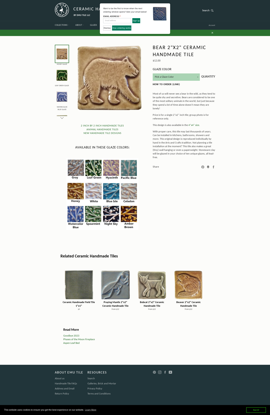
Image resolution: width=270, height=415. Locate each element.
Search (208, 10)
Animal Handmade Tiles (102, 129)
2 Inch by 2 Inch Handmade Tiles (102, 125)
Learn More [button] (90, 410)
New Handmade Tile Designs (102, 133)
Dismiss (107, 28)
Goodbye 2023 (71, 336)
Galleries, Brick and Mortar (101, 383)
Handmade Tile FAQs (66, 383)
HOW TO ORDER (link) (166, 84)
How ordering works (121, 28)
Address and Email (64, 388)
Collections (61, 25)
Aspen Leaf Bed (71, 343)
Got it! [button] (256, 410)
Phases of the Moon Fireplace (79, 339)
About (79, 25)
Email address (112, 16)
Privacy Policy (94, 388)
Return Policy (62, 393)
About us (59, 378)
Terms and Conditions (99, 393)
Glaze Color (162, 69)
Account (212, 25)
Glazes (93, 25)
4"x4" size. (194, 125)
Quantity (208, 76)
